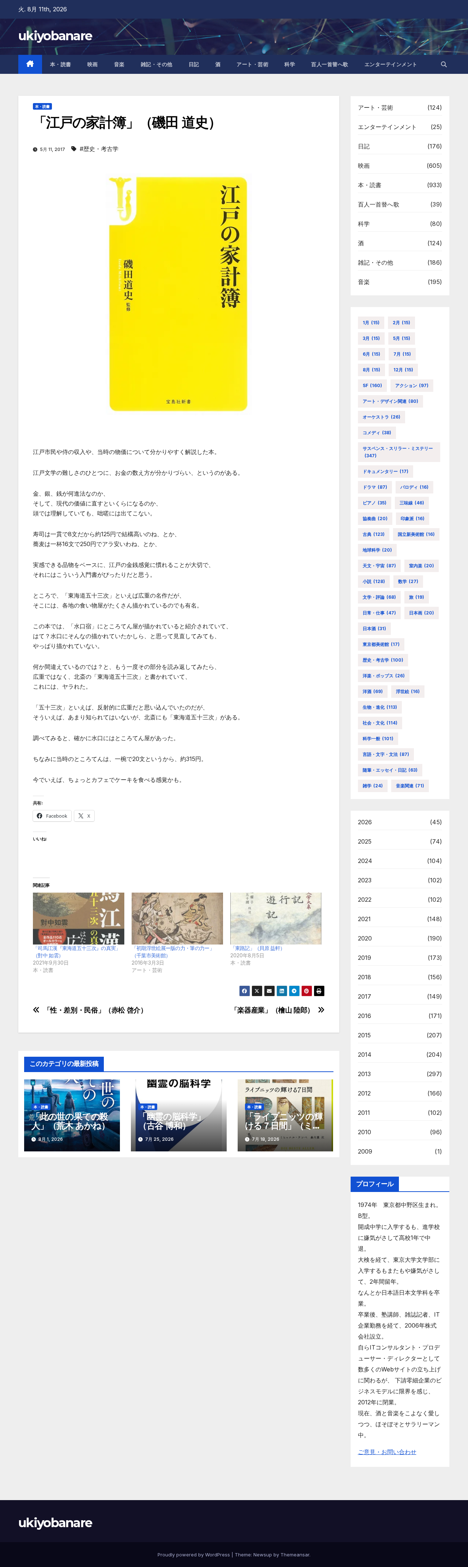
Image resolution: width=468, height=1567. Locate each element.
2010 (364, 1132)
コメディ (377, 432)
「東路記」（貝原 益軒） (257, 948)
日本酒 (374, 628)
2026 (365, 822)
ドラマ (375, 487)
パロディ (414, 487)
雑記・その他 (157, 64)
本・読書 (60, 64)
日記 (194, 64)
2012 (364, 1093)
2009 (365, 1151)
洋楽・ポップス (384, 675)
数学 (408, 581)
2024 (365, 860)
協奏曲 (375, 518)
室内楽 (421, 565)
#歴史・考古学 (99, 148)
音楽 (119, 64)
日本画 (421, 613)
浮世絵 (408, 691)
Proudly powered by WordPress (194, 1554)
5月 (401, 338)
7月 (402, 354)
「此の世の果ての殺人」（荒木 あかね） (70, 1121)
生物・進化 (380, 707)
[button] (444, 64)
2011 (364, 1112)
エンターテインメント (391, 64)
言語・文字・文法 (386, 754)
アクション (412, 385)
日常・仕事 (379, 613)
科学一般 (378, 738)
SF (372, 385)
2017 (364, 996)
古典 (374, 534)
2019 (364, 957)
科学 (289, 64)
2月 (401, 322)
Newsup (262, 1554)
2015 (364, 1035)
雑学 (373, 785)
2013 (364, 1074)
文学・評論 (379, 597)
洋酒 (373, 691)
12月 (403, 369)
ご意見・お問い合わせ (387, 1452)
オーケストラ (381, 417)
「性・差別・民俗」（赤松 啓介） (95, 1010)
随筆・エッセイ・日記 (390, 770)
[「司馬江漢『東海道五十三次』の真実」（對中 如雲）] (78, 919)
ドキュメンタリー (385, 471)
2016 (364, 1015)
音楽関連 (410, 785)
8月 (371, 369)
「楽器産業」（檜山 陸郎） (272, 1010)
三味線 (412, 503)
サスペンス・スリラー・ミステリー (398, 452)
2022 (365, 899)
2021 (364, 919)
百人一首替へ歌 (329, 64)
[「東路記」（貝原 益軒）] (276, 919)
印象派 (412, 518)
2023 (365, 880)
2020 (365, 938)
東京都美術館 (381, 644)
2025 (365, 841)
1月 (371, 322)
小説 (374, 581)
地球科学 (377, 550)
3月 (371, 338)
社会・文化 (380, 723)
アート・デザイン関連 (390, 401)
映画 (92, 64)
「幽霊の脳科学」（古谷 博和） (171, 1121)
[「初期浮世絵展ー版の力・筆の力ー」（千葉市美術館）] (177, 919)
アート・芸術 (252, 64)
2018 (364, 977)
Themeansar (294, 1554)
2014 (365, 1054)
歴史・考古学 (383, 660)
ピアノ (374, 503)
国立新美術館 (416, 534)
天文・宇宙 (379, 565)
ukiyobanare (55, 35)
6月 (371, 354)
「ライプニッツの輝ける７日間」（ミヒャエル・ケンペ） (283, 1125)
